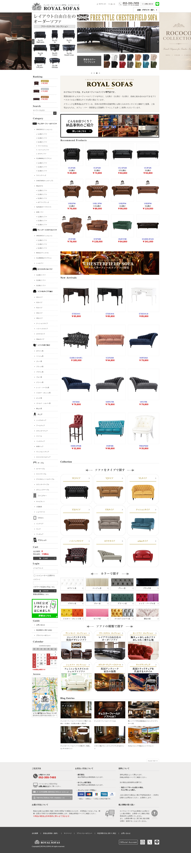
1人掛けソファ (41, 275)
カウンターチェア (42, 431)
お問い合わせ (40, 625)
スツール (39, 436)
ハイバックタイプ (42, 328)
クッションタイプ (42, 323)
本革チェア (39, 446)
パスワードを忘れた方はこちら (44, 587)
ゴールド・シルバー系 (43, 403)
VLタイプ (39, 307)
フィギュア (39, 534)
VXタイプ (39, 313)
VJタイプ (39, 302)
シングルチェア (41, 420)
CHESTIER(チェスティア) (44, 180)
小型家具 (39, 506)
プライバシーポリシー (43, 635)
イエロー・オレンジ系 (43, 393)
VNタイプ (39, 318)
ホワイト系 (39, 351)
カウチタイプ (40, 334)
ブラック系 (39, 366)
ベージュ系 (39, 356)
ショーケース (40, 512)
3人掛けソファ (41, 285)
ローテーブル (40, 469)
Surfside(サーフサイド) (43, 207)
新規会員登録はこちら (41, 594)
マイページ (68, 833)
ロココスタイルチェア (43, 457)
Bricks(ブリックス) (42, 253)
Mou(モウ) (39, 186)
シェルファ (39, 263)
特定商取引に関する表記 (44, 630)
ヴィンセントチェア (42, 451)
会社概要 (35, 833)
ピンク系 (39, 398)
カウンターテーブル (42, 484)
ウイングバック (41, 175)
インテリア (39, 523)
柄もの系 (39, 408)
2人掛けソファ (41, 280)
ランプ (38, 529)
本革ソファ (39, 212)
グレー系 (39, 361)
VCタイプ (39, 297)
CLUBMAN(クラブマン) (43, 158)
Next (158, 41)
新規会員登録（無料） (51, 833)
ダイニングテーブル (42, 490)
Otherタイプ (40, 339)
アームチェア (40, 425)
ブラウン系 (39, 372)
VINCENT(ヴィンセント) (44, 129)
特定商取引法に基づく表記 (106, 833)
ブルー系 (39, 377)
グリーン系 (39, 382)
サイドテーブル (41, 474)
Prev (33, 41)
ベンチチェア (40, 441)
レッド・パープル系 (42, 387)
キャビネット (40, 501)
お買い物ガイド (44, 786)
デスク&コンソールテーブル (45, 479)
